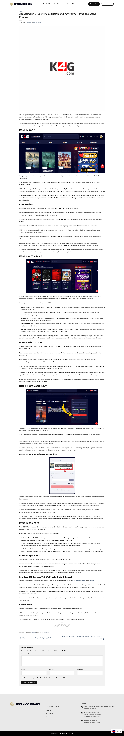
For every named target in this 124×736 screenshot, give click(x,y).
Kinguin (78, 581)
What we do (52, 4)
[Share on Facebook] (55, 625)
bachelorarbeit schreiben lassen (69, 496)
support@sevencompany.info (93, 714)
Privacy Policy (71, 4)
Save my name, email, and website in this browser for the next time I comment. (49, 678)
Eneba (83, 581)
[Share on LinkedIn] (68, 625)
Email (51, 669)
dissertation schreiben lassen (86, 198)
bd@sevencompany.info (91, 712)
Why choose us (61, 4)
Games (21, 11)
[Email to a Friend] (62, 625)
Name (23, 669)
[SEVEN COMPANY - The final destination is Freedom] (21, 4)
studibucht (40, 585)
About (45, 4)
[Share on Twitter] (58, 625)
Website (80, 669)
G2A (73, 581)
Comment (25, 654)
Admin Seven (37, 22)
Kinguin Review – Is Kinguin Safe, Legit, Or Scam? (38, 638)
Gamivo (91, 581)
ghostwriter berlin (78, 346)
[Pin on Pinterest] (65, 625)
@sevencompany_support (92, 722)
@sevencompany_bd (90, 720)
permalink (46, 632)
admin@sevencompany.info (92, 716)
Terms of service (82, 4)
